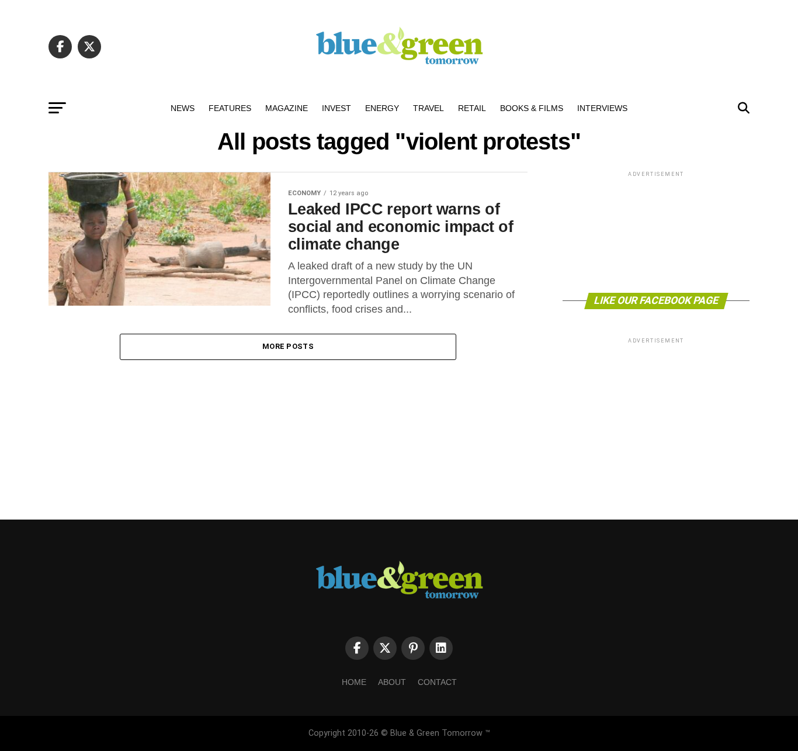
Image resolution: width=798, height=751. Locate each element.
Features (230, 108)
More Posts (288, 346)
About (392, 682)
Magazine (286, 108)
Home (354, 682)
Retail (472, 108)
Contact (437, 682)
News (183, 108)
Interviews (602, 108)
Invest (336, 108)
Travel (428, 108)
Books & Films (531, 108)
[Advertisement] (656, 231)
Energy (382, 108)
